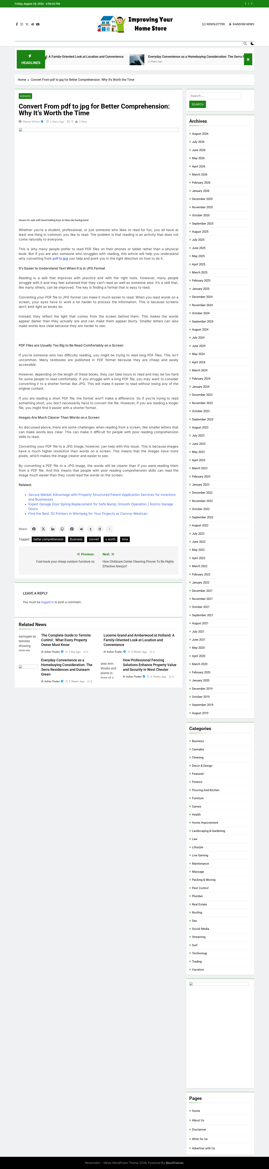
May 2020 (198, 648)
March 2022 (199, 566)
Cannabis (198, 749)
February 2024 (201, 378)
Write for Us (200, 1139)
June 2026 (198, 150)
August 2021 (200, 623)
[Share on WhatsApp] (62, 529)
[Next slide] (251, 3)
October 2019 (201, 697)
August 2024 (200, 329)
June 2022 (198, 542)
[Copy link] (109, 529)
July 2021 (198, 631)
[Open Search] (245, 43)
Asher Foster (52, 652)
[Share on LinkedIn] (53, 529)
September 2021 (202, 615)
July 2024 (198, 337)
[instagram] (21, 24)
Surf (194, 945)
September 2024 (202, 321)
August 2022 (200, 525)
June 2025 (198, 248)
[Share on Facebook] (34, 529)
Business (25, 96)
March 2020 (199, 664)
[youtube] (38, 24)
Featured (197, 774)
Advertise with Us (203, 1148)
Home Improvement (205, 822)
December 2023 (202, 395)
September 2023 (202, 419)
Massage (198, 871)
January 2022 (200, 582)
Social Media (200, 929)
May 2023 (198, 452)
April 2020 (198, 656)
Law (194, 839)
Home (196, 1111)
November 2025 (202, 207)
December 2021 (202, 591)
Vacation (198, 969)
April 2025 (198, 264)
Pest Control (200, 888)
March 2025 (199, 272)
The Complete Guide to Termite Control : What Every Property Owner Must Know (66, 640)
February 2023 (201, 476)
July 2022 (198, 533)
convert (94, 539)
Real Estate (199, 904)
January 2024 (200, 386)
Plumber (197, 896)
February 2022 (201, 574)
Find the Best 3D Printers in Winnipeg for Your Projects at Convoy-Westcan (87, 514)
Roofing (197, 912)
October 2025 (201, 215)
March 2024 (199, 370)
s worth (110, 539)
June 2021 (198, 639)
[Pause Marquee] (248, 59)
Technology (199, 953)
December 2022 (202, 492)
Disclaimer (199, 1129)
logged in (47, 602)
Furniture (198, 798)
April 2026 (198, 166)
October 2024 (201, 313)
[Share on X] (43, 529)
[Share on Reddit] (81, 529)
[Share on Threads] (100, 529)
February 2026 (201, 182)
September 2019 (202, 705)
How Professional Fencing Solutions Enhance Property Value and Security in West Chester (149, 665)
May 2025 (198, 256)
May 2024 (198, 354)
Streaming (198, 937)
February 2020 (201, 672)
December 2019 (202, 688)
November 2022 (202, 501)
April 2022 (198, 558)
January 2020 (200, 680)
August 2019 (200, 713)
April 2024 (198, 362)
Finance (197, 782)
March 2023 (199, 468)
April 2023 (198, 460)
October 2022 (201, 509)
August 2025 (200, 231)
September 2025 (202, 223)
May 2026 (198, 158)
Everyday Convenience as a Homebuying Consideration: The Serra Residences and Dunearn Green (189, 57)
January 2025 (200, 289)
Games (196, 806)
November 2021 (202, 599)
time (125, 539)
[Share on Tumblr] (90, 529)
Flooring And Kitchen (205, 790)
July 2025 (198, 240)
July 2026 (198, 142)
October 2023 (201, 411)
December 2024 (202, 297)
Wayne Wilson (31, 122)
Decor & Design (202, 766)
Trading (197, 961)
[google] (32, 24)
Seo (194, 921)
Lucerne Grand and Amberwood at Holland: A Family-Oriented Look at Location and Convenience (139, 640)
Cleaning (197, 757)
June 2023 (198, 444)
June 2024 (198, 346)
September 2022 (202, 517)
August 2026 (200, 134)
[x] (27, 24)
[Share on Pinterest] (71, 529)
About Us (198, 1120)
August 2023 (200, 427)
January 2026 (200, 191)
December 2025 (202, 199)
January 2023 (200, 484)
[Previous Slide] (245, 3)
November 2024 (202, 305)
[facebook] (17, 24)
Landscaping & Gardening (208, 831)
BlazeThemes (175, 1162)
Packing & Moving (203, 880)
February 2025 (201, 280)
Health (196, 814)
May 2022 (198, 550)
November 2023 (202, 403)
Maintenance (200, 863)
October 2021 (201, 607)
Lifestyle (197, 847)
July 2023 (198, 435)
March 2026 (199, 174)
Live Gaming (200, 855)
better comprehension (48, 539)
